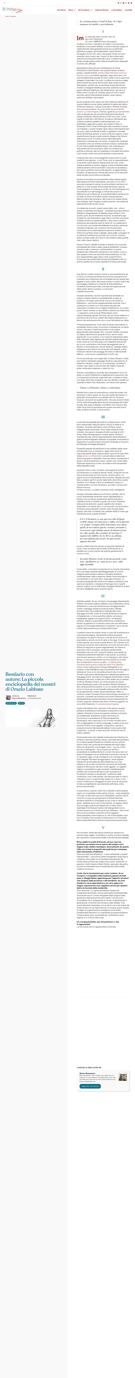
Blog (71, 10)
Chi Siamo (61, 10)
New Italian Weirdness (109, 73)
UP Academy (84, 10)
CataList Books (102, 10)
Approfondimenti (11, 703)
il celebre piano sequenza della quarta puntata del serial (100, 663)
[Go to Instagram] (120, 3)
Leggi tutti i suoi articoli (90, 1086)
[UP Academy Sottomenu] (91, 10)
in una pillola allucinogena (107, 704)
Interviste (21, 703)
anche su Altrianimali (91, 456)
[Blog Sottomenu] (74, 10)
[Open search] (4, 3)
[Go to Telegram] (128, 3)
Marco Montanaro (19, 698)
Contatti (128, 10)
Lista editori (116, 10)
